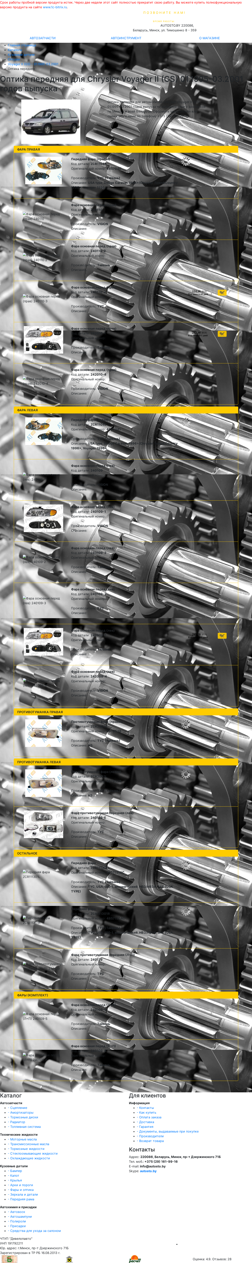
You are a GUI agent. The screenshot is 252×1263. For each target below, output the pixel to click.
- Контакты (145, 1108)
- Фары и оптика (21, 1190)
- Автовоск (16, 1212)
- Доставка (145, 1122)
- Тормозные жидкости (26, 1149)
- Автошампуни (20, 1216)
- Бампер (15, 1171)
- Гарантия (145, 1127)
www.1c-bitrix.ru (55, 7)
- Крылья (15, 1180)
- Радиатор (16, 1122)
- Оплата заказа (149, 1117)
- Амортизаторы (20, 1112)
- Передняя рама (21, 1199)
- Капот (13, 1175)
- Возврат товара (150, 1141)
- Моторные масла (22, 1139)
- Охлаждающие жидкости (29, 1158)
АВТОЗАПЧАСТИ (43, 38)
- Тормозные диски (23, 1117)
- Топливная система (24, 1127)
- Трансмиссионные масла (28, 1144)
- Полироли (17, 1221)
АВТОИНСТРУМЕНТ (126, 38)
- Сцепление (17, 1108)
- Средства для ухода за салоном (34, 1231)
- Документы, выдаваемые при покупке (168, 1131)
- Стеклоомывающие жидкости (33, 1153)
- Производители (150, 1136)
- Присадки (17, 1226)
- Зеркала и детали (23, 1194)
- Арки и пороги (20, 1185)
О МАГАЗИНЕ (209, 38)
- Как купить (146, 1112)
